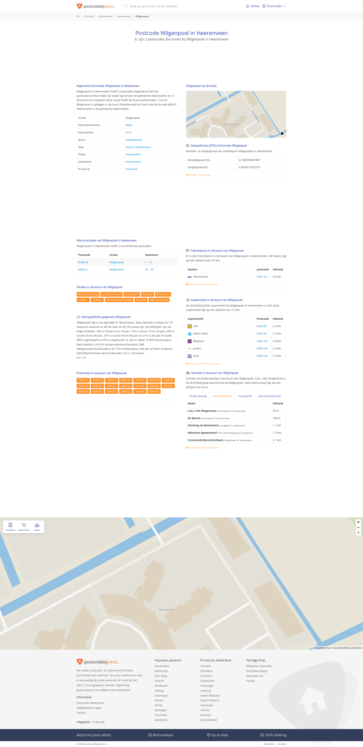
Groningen (161, 695)
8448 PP (140, 385)
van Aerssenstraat (111, 294)
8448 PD (154, 391)
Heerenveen (133, 154)
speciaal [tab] (269, 396)
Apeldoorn (161, 720)
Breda (158, 705)
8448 (129, 125)
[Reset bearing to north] (358, 533)
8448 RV (140, 391)
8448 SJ (126, 391)
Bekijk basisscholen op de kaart (203, 447)
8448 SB (168, 385)
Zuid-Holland (208, 720)
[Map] (236, 114)
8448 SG (83, 385)
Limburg (205, 690)
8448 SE (83, 380)
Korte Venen (163, 294)
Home (255, 6)
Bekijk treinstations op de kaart (203, 284)
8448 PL (111, 391)
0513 (129, 132)
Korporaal (147, 294)
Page (83, 299)
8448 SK (83, 262)
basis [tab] (222, 396)
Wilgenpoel (117, 262)
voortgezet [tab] (245, 396)
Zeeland (205, 715)
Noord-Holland (209, 700)
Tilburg (159, 690)
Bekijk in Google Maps (199, 174)
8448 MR (83, 391)
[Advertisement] (181, 58)
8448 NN (125, 385)
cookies (282, 744)
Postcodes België (257, 671)
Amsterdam (162, 666)
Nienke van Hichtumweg (119, 299)
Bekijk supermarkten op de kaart (204, 363)
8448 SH (140, 380)
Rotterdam (161, 671)
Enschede (161, 715)
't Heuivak (98, 722)
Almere (159, 700)
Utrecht (159, 681)
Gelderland (207, 681)
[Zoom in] (358, 522)
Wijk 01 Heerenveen (138, 147)
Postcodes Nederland (90, 703)
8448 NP (97, 391)
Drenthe (205, 666)
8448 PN (97, 380)
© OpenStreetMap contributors (346, 647)
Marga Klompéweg (88, 294)
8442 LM (262, 341)
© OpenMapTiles (321, 647)
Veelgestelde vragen (89, 708)
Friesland (131, 169)
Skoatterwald (134, 140)
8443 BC (262, 326)
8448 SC (111, 385)
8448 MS (97, 385)
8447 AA (262, 276)
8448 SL (83, 269)
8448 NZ (154, 385)
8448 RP (111, 380)
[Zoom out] (358, 527)
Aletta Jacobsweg (159, 299)
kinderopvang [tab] (198, 396)
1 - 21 (148, 262)
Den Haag (161, 676)
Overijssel (206, 705)
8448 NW (154, 380)
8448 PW (125, 380)
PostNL (250, 681)
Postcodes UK (254, 676)
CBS (84, 357)
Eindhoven (161, 685)
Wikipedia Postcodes (259, 666)
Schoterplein (131, 294)
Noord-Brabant (210, 695)
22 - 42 (149, 269)
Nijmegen (161, 710)
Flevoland (206, 671)
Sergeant (141, 299)
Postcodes (274, 6)
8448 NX (168, 380)
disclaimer (269, 744)
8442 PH (262, 333)
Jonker (97, 299)
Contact (81, 712)
